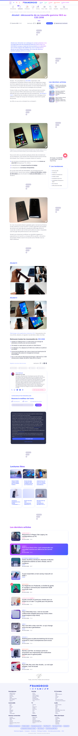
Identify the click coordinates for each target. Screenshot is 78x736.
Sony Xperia (12, 699)
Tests (45, 2)
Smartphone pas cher (57, 178)
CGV (63, 731)
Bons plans (57, 2)
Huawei (11, 695)
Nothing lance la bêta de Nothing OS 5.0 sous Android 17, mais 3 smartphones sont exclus (37, 639)
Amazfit (11, 717)
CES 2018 (27, 80)
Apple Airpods (58, 704)
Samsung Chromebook (60, 700)
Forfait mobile (65, 2)
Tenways (57, 722)
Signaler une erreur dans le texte (18, 363)
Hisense (34, 704)
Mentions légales (18, 731)
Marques (16, 12)
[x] (12, 390)
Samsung (34, 709)
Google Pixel (12, 694)
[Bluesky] (48, 689)
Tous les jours (16, 401)
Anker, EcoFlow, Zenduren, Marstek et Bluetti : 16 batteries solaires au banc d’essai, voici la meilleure (38, 561)
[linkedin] (17, 390)
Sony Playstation (36, 699)
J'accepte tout (29, 438)
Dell (56, 695)
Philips (33, 707)
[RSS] (38, 689)
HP (56, 698)
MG (10, 709)
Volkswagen (12, 713)
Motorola (11, 696)
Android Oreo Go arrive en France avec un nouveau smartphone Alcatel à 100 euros (41, 482)
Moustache (57, 720)
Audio (56, 703)
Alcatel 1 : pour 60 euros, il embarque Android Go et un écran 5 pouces (60, 86)
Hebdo (26, 401)
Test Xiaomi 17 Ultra (57, 726)
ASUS (33, 693)
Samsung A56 (55, 170)
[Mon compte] (19, 2)
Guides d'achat (26, 533)
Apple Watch (12, 718)
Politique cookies (18, 436)
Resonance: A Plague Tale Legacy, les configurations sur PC (34, 535)
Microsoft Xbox (35, 696)
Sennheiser (57, 711)
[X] (30, 689)
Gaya (56, 719)
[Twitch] (43, 689)
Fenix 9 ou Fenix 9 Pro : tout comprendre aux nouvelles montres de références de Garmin (37, 548)
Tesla (11, 712)
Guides (50, 2)
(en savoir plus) (37, 427)
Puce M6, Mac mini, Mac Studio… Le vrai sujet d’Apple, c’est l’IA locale (37, 665)
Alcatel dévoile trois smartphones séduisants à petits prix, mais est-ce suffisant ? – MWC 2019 (28, 502)
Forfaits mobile (55, 176)
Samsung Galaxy (13, 698)
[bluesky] (20, 390)
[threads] (22, 390)
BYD (10, 705)
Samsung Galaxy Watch (15, 722)
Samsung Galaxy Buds (60, 710)
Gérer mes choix (28, 441)
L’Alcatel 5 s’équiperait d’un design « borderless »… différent (16, 502)
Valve (33, 700)
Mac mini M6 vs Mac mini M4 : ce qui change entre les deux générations (37, 626)
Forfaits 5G (54, 172)
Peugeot (11, 710)
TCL (33, 711)
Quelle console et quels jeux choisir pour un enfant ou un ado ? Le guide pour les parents (37, 600)
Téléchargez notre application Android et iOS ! (22, 333)
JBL (56, 707)
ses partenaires (21, 431)
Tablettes (34, 715)
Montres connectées (14, 715)
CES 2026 (41, 339)
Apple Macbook (58, 694)
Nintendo (34, 697)
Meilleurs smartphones (57, 174)
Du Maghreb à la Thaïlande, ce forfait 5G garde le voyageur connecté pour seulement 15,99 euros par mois (38, 587)
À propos (27, 731)
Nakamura (57, 721)
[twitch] (14, 390)
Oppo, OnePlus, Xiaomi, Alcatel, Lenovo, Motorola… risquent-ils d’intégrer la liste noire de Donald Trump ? (60, 99)
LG (33, 705)
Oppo (11, 697)
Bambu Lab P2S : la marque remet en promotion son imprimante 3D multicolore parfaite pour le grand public (36, 652)
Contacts (33, 731)
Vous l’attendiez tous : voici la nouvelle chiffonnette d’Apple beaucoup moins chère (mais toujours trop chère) (37, 613)
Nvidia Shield (35, 698)
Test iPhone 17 (47, 726)
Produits (32, 368)
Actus (41, 2)
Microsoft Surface (59, 699)
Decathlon (57, 718)
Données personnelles (54, 731)
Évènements (23, 368)
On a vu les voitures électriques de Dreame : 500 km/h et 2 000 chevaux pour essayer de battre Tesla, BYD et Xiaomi (29, 357)
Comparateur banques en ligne (28, 728)
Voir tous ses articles (38, 389)
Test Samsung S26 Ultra (51, 728)
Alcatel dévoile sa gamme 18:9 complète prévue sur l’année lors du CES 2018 (28, 482)
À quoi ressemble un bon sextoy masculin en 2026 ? (37, 574)
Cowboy (57, 717)
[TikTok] (45, 689)
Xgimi (33, 712)
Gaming (33, 691)
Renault (11, 711)
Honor (56, 697)
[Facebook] (35, 689)
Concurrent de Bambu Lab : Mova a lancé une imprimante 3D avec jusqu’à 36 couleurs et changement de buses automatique (28, 353)
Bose (56, 705)
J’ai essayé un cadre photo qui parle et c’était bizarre (26, 345)
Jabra (56, 706)
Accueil (11, 12)
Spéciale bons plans (37, 401)
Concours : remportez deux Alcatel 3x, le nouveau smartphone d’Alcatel (60, 93)
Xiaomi (11, 700)
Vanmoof (57, 723)
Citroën (11, 706)
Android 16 (66, 726)
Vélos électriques (59, 715)
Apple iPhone (12, 693)
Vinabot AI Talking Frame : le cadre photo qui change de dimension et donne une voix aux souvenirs (27, 342)
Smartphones (42, 368)
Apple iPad (34, 717)
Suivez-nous (49, 23)
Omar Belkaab (19, 373)
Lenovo (56, 696)
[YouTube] (40, 689)
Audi (11, 704)
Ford (11, 707)
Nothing (57, 709)
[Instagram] (33, 689)
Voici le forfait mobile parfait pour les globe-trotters (15, 482)
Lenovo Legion (35, 695)
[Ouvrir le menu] (10, 2)
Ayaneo (34, 694)
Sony (33, 710)
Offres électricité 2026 (57, 185)
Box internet (55, 183)
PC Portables (58, 691)
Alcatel (20, 12)
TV (32, 703)
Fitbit (11, 719)
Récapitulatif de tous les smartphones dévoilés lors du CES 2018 (41, 502)
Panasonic (34, 706)
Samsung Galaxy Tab (36, 721)
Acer (56, 693)
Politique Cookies (42, 731)
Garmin (11, 720)
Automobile (12, 703)
